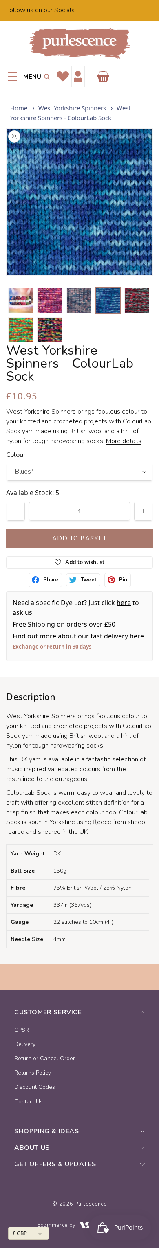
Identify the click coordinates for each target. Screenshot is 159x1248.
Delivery (24, 1044)
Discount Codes (34, 1087)
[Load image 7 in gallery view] (49, 329)
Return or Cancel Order (44, 1058)
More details (123, 440)
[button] (45, 76)
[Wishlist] (63, 76)
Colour (16, 454)
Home (18, 108)
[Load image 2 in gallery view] (49, 300)
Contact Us (28, 1101)
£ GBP (20, 1233)
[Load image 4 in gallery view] (107, 300)
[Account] (78, 77)
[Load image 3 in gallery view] (78, 300)
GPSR (21, 1030)
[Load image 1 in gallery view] (20, 300)
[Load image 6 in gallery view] (20, 329)
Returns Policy (32, 1073)
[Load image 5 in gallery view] (136, 300)
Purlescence (91, 1204)
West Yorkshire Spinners (72, 108)
